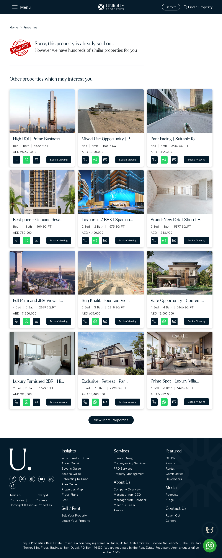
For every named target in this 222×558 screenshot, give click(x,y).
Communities (174, 474)
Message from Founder (130, 500)
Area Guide (69, 484)
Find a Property (200, 7)
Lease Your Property (76, 521)
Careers (171, 7)
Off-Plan (171, 458)
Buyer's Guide (71, 468)
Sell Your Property (74, 515)
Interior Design (124, 458)
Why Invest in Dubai (76, 458)
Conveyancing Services (130, 463)
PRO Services (123, 468)
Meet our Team (124, 505)
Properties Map (72, 489)
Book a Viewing (59, 159)
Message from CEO (127, 495)
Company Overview (127, 489)
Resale (170, 463)
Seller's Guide (71, 474)
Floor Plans (70, 495)
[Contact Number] (17, 159)
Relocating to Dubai (75, 479)
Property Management (129, 474)
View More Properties (111, 420)
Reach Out (173, 515)
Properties (30, 27)
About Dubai (70, 463)
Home (14, 27)
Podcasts (172, 495)
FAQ (65, 500)
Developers (174, 479)
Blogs (170, 500)
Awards (119, 510)
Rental (170, 468)
